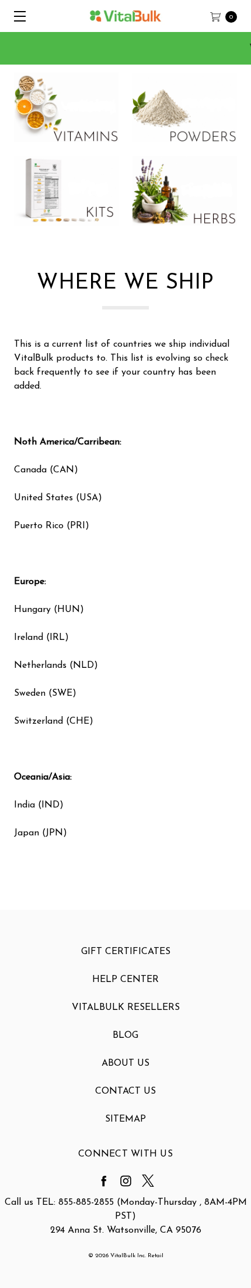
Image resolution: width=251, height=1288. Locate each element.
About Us (125, 1063)
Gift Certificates (125, 951)
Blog (125, 1035)
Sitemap (125, 1119)
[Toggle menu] (16, 16)
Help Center (125, 979)
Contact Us (125, 1091)
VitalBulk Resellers (126, 1007)
